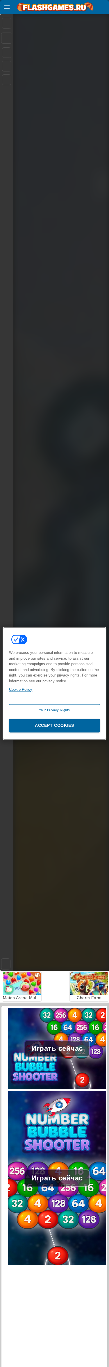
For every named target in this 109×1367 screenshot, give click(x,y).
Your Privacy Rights (54, 710)
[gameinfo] (6, 79)
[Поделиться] (6, 38)
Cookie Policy (20, 689)
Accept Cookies (54, 725)
